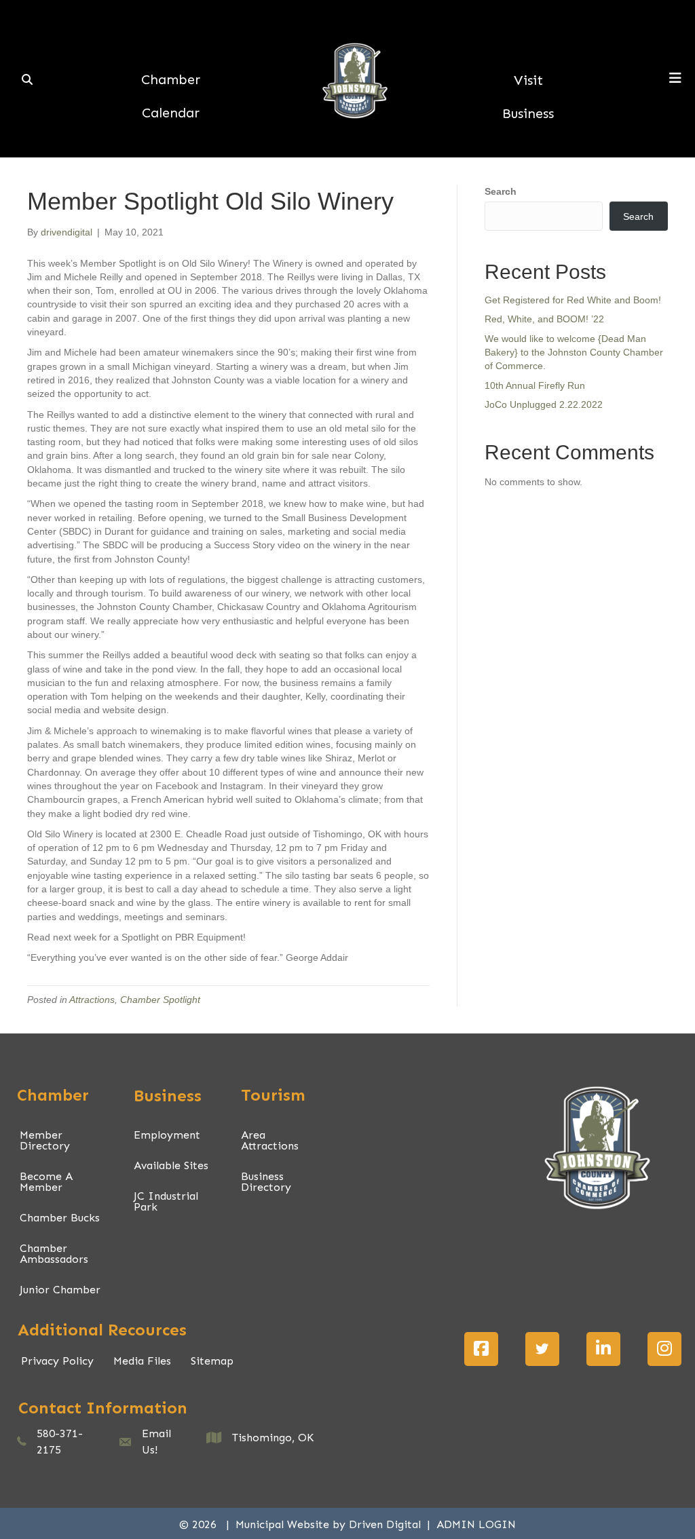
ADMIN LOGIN (476, 1524)
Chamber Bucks (60, 1217)
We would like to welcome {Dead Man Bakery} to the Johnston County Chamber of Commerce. (574, 352)
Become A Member (46, 1182)
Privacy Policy (57, 1360)
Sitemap (212, 1360)
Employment (167, 1134)
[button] (481, 1349)
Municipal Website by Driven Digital (330, 1524)
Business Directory (266, 1182)
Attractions (92, 999)
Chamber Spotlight (160, 999)
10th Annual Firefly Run (535, 385)
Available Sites (171, 1165)
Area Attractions (270, 1140)
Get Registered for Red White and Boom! (573, 299)
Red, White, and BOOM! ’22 (544, 319)
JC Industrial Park (166, 1201)
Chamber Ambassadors (54, 1254)
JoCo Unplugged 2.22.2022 (544, 404)
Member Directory (45, 1140)
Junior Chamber (60, 1289)
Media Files (142, 1360)
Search (500, 191)
